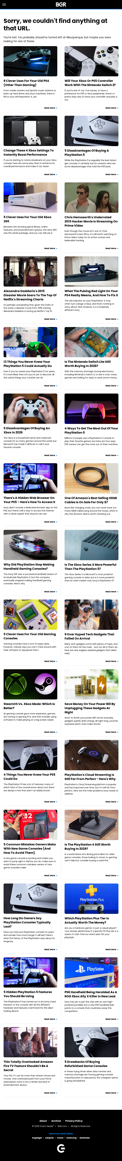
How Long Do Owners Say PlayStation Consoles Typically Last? (27, 922)
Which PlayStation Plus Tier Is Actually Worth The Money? (87, 920)
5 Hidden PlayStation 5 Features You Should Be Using (28, 994)
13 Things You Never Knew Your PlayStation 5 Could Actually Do (28, 364)
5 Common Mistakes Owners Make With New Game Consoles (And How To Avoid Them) (30, 848)
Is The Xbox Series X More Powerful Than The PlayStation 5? (90, 567)
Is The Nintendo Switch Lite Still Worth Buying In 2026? (88, 364)
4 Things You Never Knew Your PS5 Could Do (29, 777)
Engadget (37, 1138)
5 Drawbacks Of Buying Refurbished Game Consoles (86, 1064)
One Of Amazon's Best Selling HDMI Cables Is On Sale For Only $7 (91, 500)
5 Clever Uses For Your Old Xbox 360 (27, 219)
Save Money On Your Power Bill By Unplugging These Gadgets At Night (90, 708)
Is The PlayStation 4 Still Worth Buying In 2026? (88, 847)
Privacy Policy (74, 1120)
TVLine (60, 1138)
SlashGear (85, 1138)
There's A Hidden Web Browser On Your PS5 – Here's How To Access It (29, 500)
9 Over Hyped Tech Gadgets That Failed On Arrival (89, 636)
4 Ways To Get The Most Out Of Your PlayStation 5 (91, 430)
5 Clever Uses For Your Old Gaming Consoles (30, 636)
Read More (49, 108)
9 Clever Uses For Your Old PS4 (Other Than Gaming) (26, 83)
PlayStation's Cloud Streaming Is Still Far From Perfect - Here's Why (90, 777)
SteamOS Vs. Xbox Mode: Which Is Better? (29, 706)
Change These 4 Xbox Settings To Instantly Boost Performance (29, 152)
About (43, 1120)
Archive (56, 1120)
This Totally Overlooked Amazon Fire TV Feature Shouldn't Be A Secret (28, 1066)
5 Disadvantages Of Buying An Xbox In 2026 (27, 430)
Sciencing (71, 1138)
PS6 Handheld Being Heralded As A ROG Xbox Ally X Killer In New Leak (91, 994)
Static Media (46, 1126)
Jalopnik (49, 1138)
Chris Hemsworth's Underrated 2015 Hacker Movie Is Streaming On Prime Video (91, 221)
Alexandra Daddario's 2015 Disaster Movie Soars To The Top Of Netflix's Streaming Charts (30, 295)
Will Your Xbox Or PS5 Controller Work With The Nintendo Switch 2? (90, 83)
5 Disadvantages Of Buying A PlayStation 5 (87, 153)
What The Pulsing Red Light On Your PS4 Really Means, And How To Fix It (91, 293)
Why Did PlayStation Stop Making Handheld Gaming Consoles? (29, 567)
